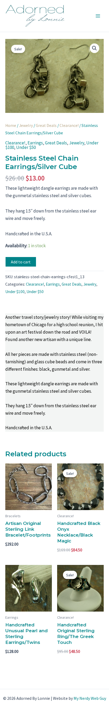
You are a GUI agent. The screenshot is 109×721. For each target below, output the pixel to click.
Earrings (35, 143)
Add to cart (21, 261)
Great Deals (46, 125)
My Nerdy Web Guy (90, 698)
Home (10, 125)
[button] (94, 48)
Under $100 (15, 291)
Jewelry (26, 125)
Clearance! (69, 125)
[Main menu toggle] (98, 16)
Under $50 (26, 147)
